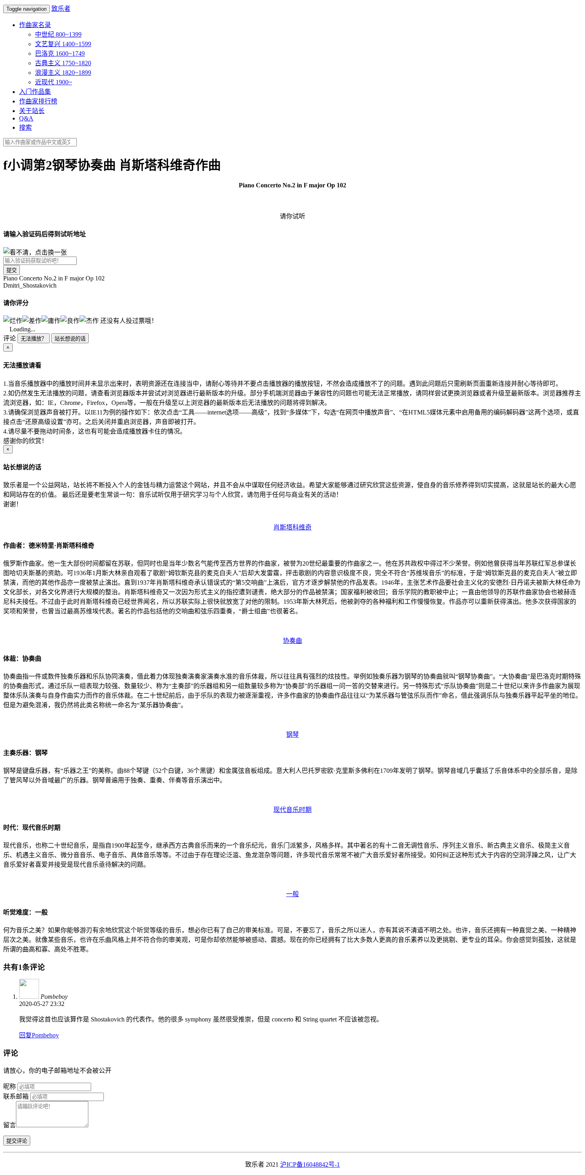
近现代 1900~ (53, 82)
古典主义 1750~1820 (63, 63)
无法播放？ (34, 339)
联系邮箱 (16, 1096)
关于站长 (32, 110)
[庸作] (50, 320)
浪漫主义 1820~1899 (63, 72)
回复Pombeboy (39, 1035)
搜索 (25, 127)
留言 (9, 1125)
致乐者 (60, 8)
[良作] (70, 320)
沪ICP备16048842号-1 (310, 1164)
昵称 (9, 1086)
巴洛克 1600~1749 (60, 53)
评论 (9, 338)
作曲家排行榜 (38, 101)
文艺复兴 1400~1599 (63, 44)
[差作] (31, 320)
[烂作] (12, 320)
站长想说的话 (70, 339)
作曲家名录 (35, 24)
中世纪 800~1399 (58, 34)
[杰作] (89, 320)
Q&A (26, 118)
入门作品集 (35, 91)
